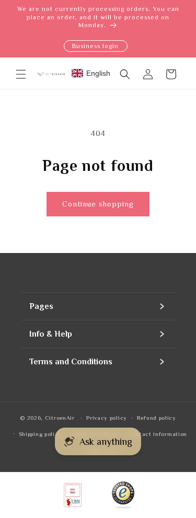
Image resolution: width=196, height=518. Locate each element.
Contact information (157, 434)
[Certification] (123, 495)
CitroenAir (60, 418)
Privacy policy (106, 418)
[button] (20, 74)
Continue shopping (98, 203)
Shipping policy (40, 434)
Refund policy (156, 418)
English (98, 73)
